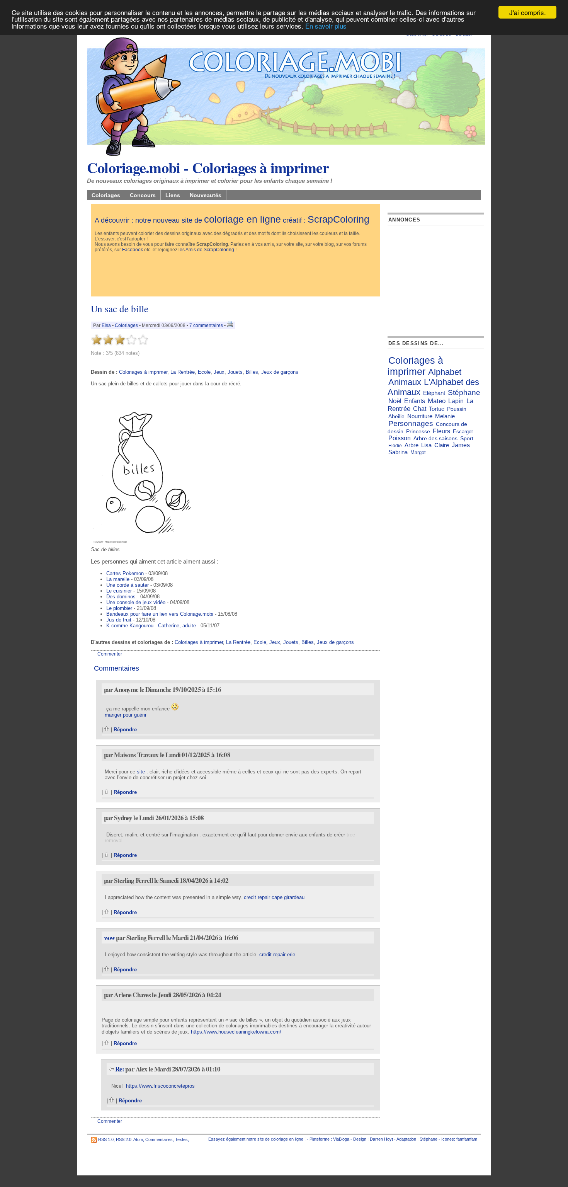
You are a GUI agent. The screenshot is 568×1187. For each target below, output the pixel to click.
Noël (394, 401)
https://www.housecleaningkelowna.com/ (236, 1032)
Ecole (204, 372)
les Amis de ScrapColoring (206, 249)
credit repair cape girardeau (274, 897)
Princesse (418, 431)
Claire (441, 445)
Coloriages (106, 195)
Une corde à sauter (127, 585)
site (141, 772)
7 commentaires (206, 325)
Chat (419, 408)
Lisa (426, 445)
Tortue (436, 408)
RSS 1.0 (106, 1139)
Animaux (404, 382)
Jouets (235, 372)
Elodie (395, 445)
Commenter (109, 654)
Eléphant (434, 393)
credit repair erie (277, 954)
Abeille (396, 416)
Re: (120, 1069)
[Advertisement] (235, 275)
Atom (138, 1139)
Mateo (437, 401)
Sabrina (398, 452)
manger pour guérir (125, 715)
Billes (252, 372)
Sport (466, 438)
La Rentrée (182, 372)
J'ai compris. (527, 12)
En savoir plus (326, 26)
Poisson (399, 438)
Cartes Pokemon (125, 573)
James (461, 445)
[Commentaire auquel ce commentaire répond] (111, 1069)
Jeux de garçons (279, 372)
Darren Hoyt (381, 1139)
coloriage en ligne (242, 219)
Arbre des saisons (435, 438)
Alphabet (444, 372)
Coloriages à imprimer (143, 372)
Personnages (410, 423)
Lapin (456, 401)
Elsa (106, 325)
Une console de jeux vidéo (135, 602)
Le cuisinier (119, 591)
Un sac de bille (119, 308)
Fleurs (441, 431)
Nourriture (419, 416)
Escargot (463, 431)
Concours (143, 195)
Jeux (219, 372)
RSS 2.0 (123, 1139)
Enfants (414, 401)
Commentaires (159, 1139)
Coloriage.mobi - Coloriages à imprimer (208, 167)
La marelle (117, 579)
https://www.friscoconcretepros (160, 1086)
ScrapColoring (338, 219)
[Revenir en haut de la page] (106, 729)
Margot (418, 452)
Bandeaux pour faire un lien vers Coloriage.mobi (159, 614)
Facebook (132, 249)
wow (109, 937)
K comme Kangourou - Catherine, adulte (151, 625)
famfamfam (466, 1139)
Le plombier (119, 608)
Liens (172, 195)
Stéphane (464, 392)
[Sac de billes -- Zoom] (146, 545)
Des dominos (121, 596)
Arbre (411, 445)
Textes (181, 1139)
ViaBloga (341, 1139)
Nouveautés (205, 195)
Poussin (456, 409)
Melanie (445, 416)
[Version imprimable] (230, 325)
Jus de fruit (118, 620)
